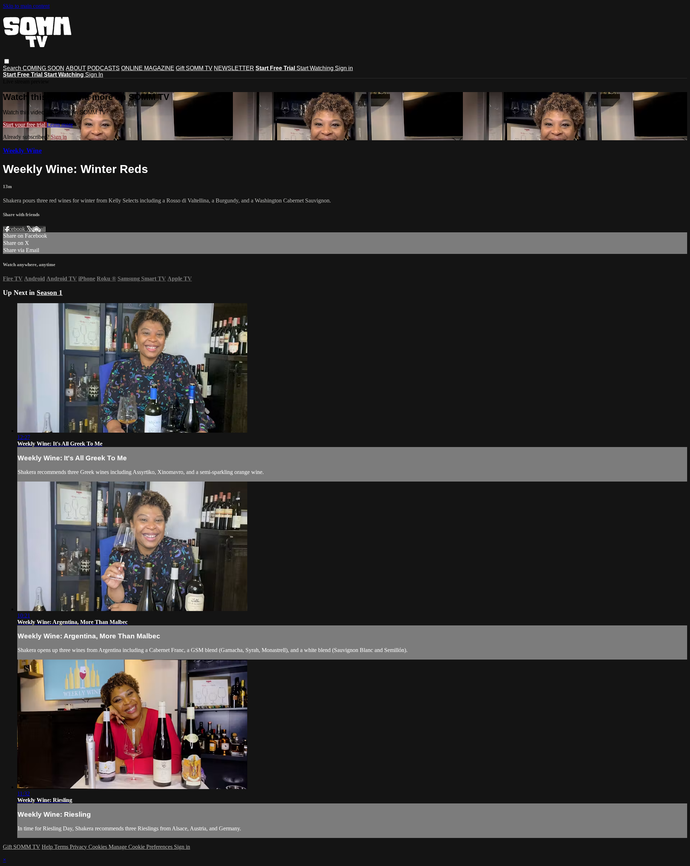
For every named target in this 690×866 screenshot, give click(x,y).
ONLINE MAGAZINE (147, 68)
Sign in (344, 68)
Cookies (98, 847)
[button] (6, 61)
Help (48, 847)
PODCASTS (103, 68)
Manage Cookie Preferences (141, 847)
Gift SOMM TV (194, 68)
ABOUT (76, 68)
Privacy (79, 847)
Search (13, 68)
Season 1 (50, 292)
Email (39, 229)
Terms (62, 847)
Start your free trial (25, 125)
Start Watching (315, 68)
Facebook (15, 229)
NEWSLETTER (234, 68)
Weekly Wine (22, 150)
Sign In (94, 75)
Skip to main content (26, 6)
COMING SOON (43, 68)
